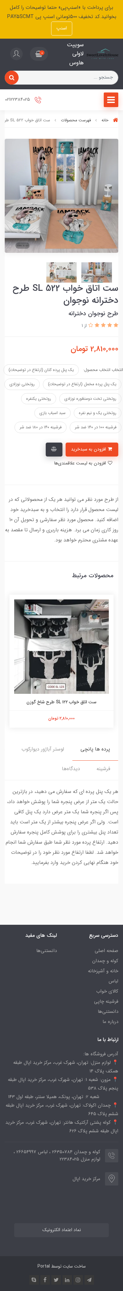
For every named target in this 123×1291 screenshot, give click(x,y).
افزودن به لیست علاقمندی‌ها (80, 463)
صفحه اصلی (106, 951)
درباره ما (110, 1022)
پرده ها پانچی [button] (95, 749)
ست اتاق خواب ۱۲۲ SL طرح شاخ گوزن (61, 702)
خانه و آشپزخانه (103, 971)
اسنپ (61, 28)
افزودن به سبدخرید (89, 449)
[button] (39, 54)
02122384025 (18, 99)
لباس (113, 981)
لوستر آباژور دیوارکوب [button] (42, 749)
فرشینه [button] (103, 769)
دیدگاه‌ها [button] (71, 769)
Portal (44, 1266)
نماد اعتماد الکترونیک (61, 1230)
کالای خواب (107, 991)
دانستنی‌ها (108, 1011)
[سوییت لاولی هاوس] (102, 53)
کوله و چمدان (105, 961)
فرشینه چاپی (106, 1001)
